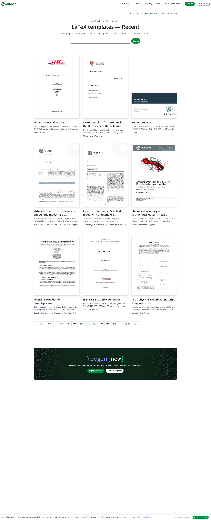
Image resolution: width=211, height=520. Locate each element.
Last (137, 324)
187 (81, 324)
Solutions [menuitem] (136, 4)
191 (107, 324)
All (138, 13)
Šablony (144, 13)
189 (94, 324)
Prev (48, 324)
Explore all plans (115, 370)
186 (74, 324)
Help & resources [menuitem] (172, 4)
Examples (154, 13)
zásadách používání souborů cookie (140, 517)
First (39, 324)
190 (101, 324)
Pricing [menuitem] (159, 4)
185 (68, 324)
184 (61, 324)
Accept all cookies (200, 517)
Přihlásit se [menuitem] (203, 4)
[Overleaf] (8, 3)
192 (114, 324)
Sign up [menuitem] (190, 4)
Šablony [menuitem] (148, 4)
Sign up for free (95, 370)
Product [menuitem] (124, 4)
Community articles (169, 13)
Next (127, 324)
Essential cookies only (183, 517)
